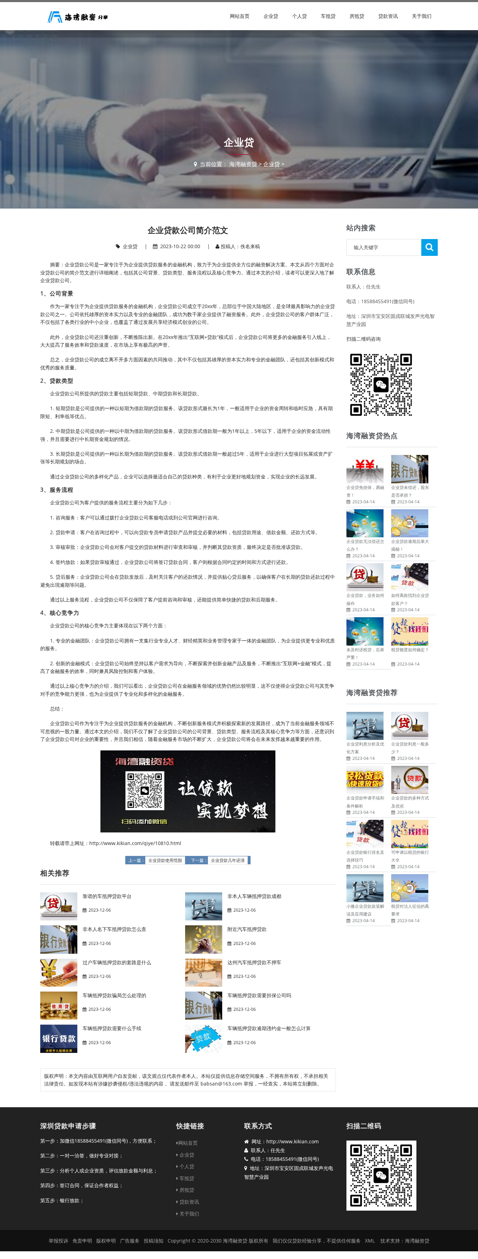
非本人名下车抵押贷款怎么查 (114, 929)
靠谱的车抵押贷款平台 (107, 896)
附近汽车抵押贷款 (247, 929)
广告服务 (130, 1240)
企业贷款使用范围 (165, 860)
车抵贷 (328, 16)
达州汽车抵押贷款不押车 (254, 962)
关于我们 (421, 16)
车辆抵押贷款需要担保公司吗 (259, 995)
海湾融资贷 (243, 164)
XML (370, 1240)
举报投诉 (58, 1240)
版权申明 (106, 1240)
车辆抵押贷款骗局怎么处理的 (114, 995)
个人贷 (299, 16)
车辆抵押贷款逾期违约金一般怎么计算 (269, 1028)
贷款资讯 (388, 16)
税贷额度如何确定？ (410, 650)
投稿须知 (153, 1240)
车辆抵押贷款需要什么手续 (112, 1028)
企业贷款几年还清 (228, 860)
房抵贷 (357, 16)
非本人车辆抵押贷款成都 (254, 896)
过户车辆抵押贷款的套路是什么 (117, 962)
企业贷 (270, 16)
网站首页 (239, 16)
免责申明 (82, 1240)
